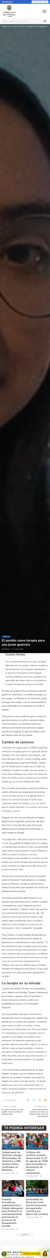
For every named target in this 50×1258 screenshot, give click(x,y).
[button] (10, 2)
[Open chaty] (45, 1253)
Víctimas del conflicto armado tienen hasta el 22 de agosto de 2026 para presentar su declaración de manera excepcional (37, 1162)
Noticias (6, 636)
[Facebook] (28, 1100)
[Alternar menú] (44, 11)
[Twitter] (33, 1100)
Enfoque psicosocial (11, 1192)
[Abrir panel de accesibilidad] (4, 1254)
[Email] (45, 1100)
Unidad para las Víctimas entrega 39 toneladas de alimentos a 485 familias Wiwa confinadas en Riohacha (12, 1161)
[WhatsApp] (39, 1100)
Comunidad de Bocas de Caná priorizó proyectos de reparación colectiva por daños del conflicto (37, 1207)
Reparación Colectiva (12, 1148)
